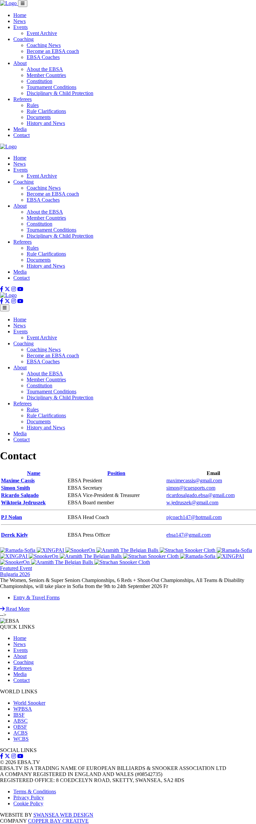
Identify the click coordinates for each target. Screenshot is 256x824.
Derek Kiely (14, 535)
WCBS (21, 739)
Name (33, 473)
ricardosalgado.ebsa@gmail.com (200, 495)
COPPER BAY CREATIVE (58, 821)
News (19, 21)
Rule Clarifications (46, 111)
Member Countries (46, 75)
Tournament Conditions (51, 87)
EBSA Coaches (43, 57)
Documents (39, 117)
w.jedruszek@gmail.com (192, 502)
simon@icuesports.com (190, 488)
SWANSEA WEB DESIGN (63, 815)
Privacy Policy (28, 797)
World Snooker (29, 703)
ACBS (20, 733)
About (20, 63)
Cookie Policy (28, 803)
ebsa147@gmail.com (188, 535)
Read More (17, 609)
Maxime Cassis (18, 480)
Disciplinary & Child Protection (60, 93)
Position (116, 473)
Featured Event (16, 568)
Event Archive (42, 33)
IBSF (19, 715)
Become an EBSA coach (53, 51)
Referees (22, 99)
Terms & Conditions (34, 791)
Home (19, 15)
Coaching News (44, 45)
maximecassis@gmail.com (194, 480)
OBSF (20, 727)
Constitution (39, 81)
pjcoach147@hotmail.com (194, 517)
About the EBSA (45, 69)
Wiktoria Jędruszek (23, 502)
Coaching (23, 39)
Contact (21, 135)
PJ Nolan (11, 517)
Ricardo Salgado (20, 495)
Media (20, 129)
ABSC (20, 721)
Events (20, 27)
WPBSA (22, 709)
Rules (33, 105)
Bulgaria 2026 (15, 574)
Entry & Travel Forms (36, 597)
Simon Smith (15, 488)
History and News (46, 123)
